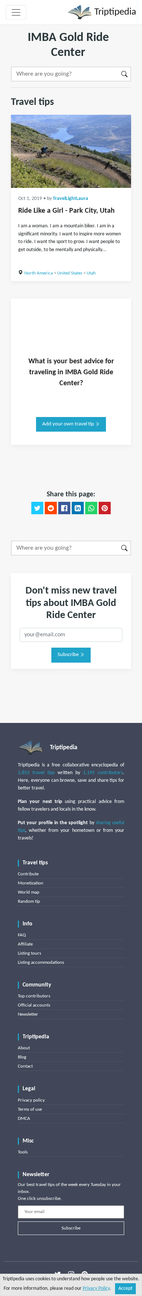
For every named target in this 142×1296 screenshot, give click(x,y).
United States (69, 273)
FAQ (22, 935)
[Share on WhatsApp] (91, 508)
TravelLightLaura (70, 198)
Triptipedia (114, 12)
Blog (22, 1057)
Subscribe (69, 655)
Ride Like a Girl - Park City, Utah (66, 211)
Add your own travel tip (68, 424)
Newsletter (28, 1014)
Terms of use (30, 1109)
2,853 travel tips (36, 773)
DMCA (24, 1118)
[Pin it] (105, 508)
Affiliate (25, 944)
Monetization (30, 883)
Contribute (28, 874)
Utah (91, 273)
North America (38, 273)
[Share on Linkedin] (78, 508)
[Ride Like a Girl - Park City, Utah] (71, 151)
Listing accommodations (41, 962)
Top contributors (34, 996)
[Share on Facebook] (64, 508)
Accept (125, 1288)
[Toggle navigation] (16, 12)
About (24, 1048)
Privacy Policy (96, 1288)
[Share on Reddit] (51, 508)
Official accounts (34, 1005)
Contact (25, 1066)
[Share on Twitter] (37, 508)
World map (28, 892)
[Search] (124, 74)
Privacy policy (31, 1100)
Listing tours (29, 953)
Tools (23, 1152)
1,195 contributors (103, 773)
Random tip (29, 901)
